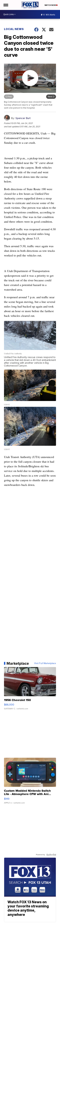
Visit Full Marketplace (45, 663)
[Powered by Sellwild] (51, 855)
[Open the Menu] (5, 5)
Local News (14, 29)
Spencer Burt (22, 118)
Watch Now (50, 5)
